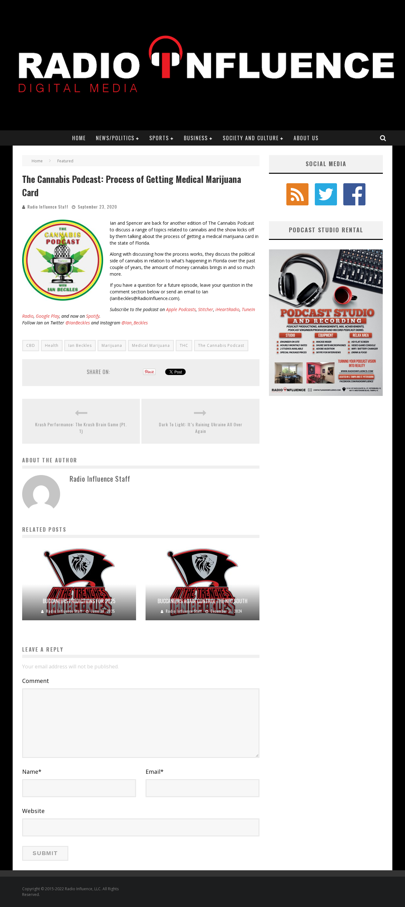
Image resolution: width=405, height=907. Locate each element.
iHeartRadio (227, 309)
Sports (159, 138)
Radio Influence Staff (48, 206)
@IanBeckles (77, 323)
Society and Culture (251, 138)
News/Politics (115, 138)
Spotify (92, 316)
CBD (30, 345)
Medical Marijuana (151, 345)
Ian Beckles (80, 345)
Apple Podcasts (181, 309)
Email (155, 771)
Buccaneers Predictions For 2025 (79, 601)
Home (79, 138)
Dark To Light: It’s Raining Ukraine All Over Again (200, 427)
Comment (35, 681)
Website (33, 811)
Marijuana (112, 345)
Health (52, 345)
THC (184, 345)
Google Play (47, 316)
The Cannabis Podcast (221, 345)
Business (196, 138)
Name (31, 771)
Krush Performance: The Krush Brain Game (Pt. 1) (81, 427)
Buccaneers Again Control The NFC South (202, 601)
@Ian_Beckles (135, 323)
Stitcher (205, 309)
